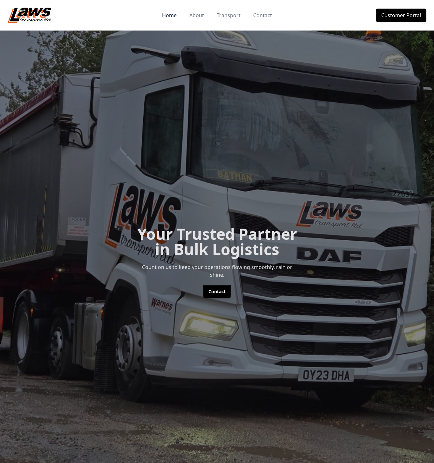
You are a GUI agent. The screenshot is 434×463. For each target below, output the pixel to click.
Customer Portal (401, 15)
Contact (262, 15)
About (196, 15)
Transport (229, 15)
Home (169, 15)
